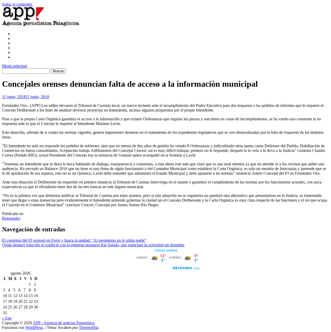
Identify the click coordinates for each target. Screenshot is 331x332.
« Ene (7, 318)
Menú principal (14, 66)
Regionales (11, 218)
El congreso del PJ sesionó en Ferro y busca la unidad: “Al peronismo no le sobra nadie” (74, 240)
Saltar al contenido (17, 4)
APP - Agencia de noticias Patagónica (63, 323)
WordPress (34, 327)
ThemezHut (88, 327)
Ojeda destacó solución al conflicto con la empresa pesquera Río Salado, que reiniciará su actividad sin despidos (93, 245)
